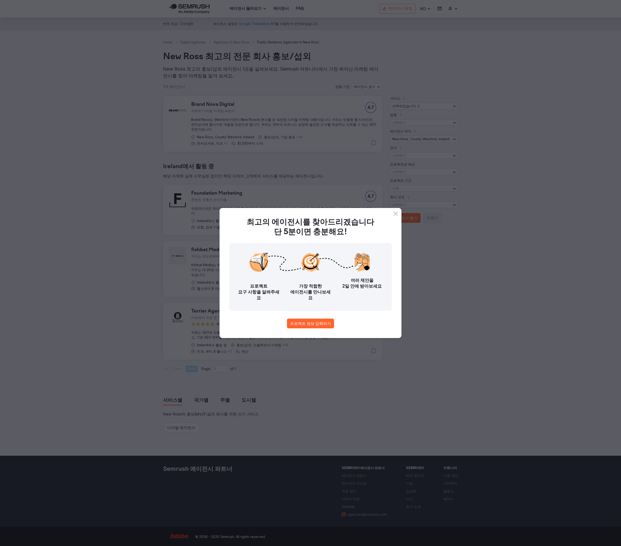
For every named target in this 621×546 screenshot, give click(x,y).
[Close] (395, 214)
